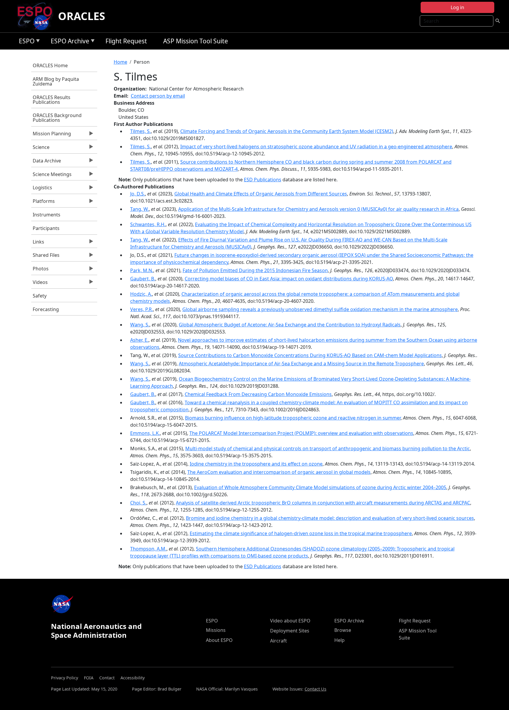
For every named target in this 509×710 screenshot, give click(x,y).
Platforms (43, 202)
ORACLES (81, 16)
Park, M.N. (141, 270)
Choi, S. (138, 502)
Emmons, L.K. (145, 433)
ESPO (25, 42)
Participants (46, 228)
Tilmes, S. (140, 131)
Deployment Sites (289, 630)
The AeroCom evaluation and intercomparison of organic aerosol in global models (279, 472)
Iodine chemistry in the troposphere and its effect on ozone (256, 464)
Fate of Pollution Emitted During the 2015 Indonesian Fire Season (255, 270)
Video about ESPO (290, 620)
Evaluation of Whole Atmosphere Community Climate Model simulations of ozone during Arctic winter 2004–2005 (320, 487)
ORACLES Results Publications (51, 99)
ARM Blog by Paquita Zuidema (56, 81)
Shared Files (45, 256)
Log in (457, 7)
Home (120, 62)
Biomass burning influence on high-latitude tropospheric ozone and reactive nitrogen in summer (293, 418)
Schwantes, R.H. (148, 224)
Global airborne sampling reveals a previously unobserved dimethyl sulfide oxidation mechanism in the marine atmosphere (320, 309)
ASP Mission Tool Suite (195, 41)
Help (339, 640)
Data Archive (46, 162)
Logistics (41, 189)
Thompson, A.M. (148, 548)
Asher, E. (139, 340)
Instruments (46, 214)
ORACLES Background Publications (57, 117)
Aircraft (278, 640)
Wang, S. (139, 324)
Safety (40, 295)
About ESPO (219, 640)
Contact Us (315, 689)
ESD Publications (262, 179)
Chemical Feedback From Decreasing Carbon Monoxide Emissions (258, 394)
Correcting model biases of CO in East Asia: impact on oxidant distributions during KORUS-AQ (289, 278)
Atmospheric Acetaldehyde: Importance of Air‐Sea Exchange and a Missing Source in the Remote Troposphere (301, 363)
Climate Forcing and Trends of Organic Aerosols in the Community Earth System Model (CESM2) (286, 131)
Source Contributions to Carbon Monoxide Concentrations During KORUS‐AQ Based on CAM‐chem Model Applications (310, 355)
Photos (40, 270)
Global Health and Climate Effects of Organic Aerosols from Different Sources (260, 193)
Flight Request (126, 41)
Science (40, 148)
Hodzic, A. (141, 294)
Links (37, 243)
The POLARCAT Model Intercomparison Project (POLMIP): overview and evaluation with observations (301, 433)
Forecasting (46, 309)
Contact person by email (158, 96)
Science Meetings (51, 175)
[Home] (37, 16)
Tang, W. (139, 209)
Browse (342, 630)
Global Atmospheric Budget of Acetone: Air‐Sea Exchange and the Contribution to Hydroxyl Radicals (290, 324)
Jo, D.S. (137, 193)
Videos (39, 283)
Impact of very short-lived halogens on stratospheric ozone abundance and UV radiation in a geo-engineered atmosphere (316, 146)
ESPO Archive (68, 42)
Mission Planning (51, 135)
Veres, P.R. (141, 309)
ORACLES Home (50, 65)
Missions (216, 630)
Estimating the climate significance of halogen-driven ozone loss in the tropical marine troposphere (301, 533)
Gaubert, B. (142, 278)
